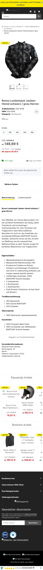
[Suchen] (38, 16)
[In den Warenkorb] (3, 38)
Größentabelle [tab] (24, 198)
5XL (25, 132)
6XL (32, 132)
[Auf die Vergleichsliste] (36, 111)
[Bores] (5, 119)
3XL (10, 132)
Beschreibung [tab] (8, 198)
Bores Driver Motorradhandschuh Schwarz (11, 406)
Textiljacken (16, 114)
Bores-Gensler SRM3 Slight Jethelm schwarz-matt (28, 404)
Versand (18, 149)
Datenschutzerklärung (31, 514)
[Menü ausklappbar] (3, 11)
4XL (17, 132)
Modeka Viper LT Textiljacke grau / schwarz (28, 451)
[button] (31, 11)
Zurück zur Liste (8, 26)
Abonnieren (33, 523)
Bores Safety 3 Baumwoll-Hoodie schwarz (10, 451)
